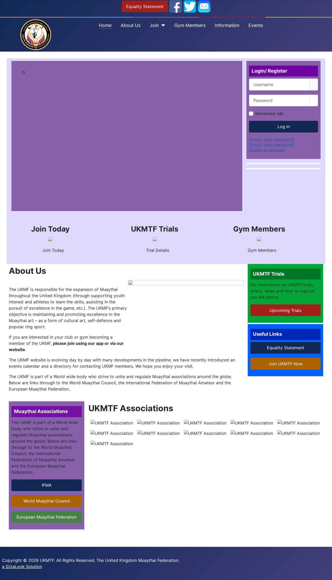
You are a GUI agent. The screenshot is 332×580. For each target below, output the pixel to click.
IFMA (47, 485)
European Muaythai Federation (47, 517)
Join (154, 25)
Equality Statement (144, 6)
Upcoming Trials (285, 310)
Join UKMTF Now (285, 363)
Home (105, 25)
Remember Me (269, 113)
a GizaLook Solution (22, 566)
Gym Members (190, 25)
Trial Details (157, 250)
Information (227, 25)
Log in (284, 126)
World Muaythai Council (46, 501)
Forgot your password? (272, 139)
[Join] (162, 25)
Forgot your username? (271, 144)
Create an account (267, 149)
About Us (131, 25)
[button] (131, 72)
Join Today (52, 250)
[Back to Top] (325, 573)
